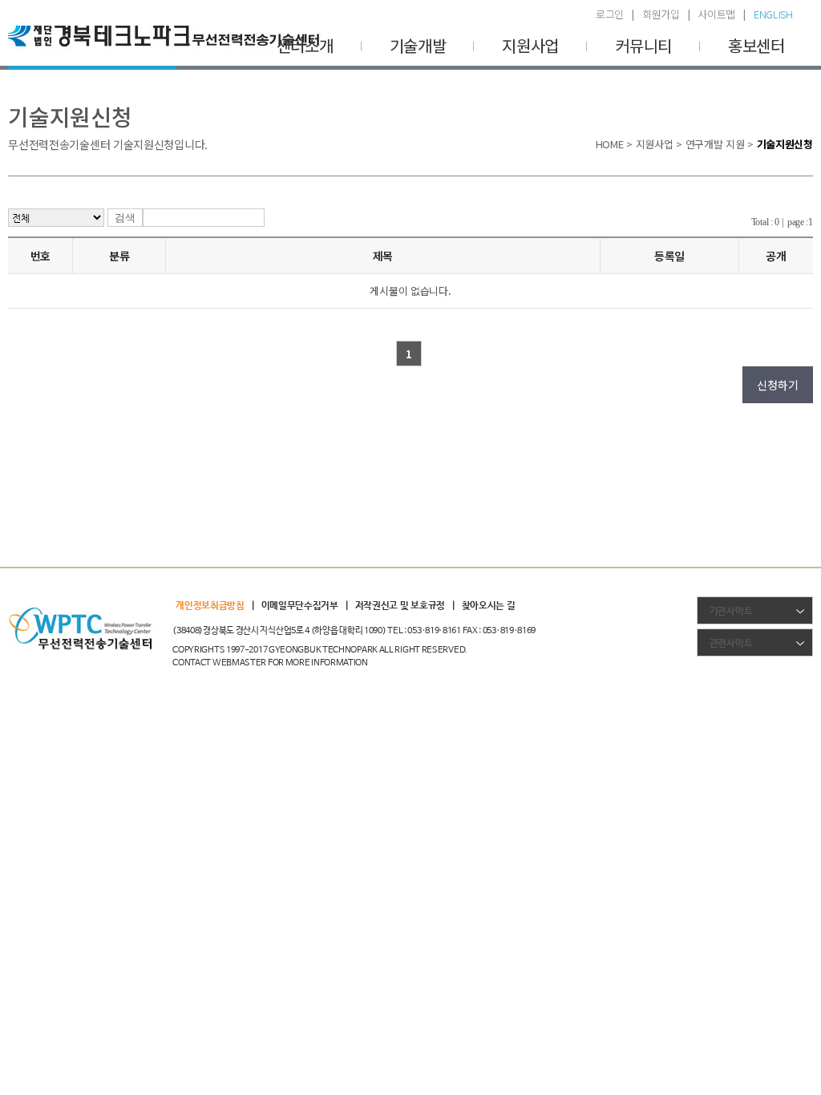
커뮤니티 (643, 45)
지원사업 (530, 45)
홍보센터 (756, 45)
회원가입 (661, 14)
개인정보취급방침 (210, 606)
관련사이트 (731, 643)
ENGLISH (773, 14)
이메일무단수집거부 (299, 606)
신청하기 (777, 385)
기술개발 (418, 45)
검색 (125, 218)
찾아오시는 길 (489, 606)
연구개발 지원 (715, 144)
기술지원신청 (785, 144)
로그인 (610, 14)
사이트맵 (716, 14)
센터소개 (305, 45)
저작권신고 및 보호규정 (400, 606)
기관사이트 (731, 611)
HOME (610, 144)
